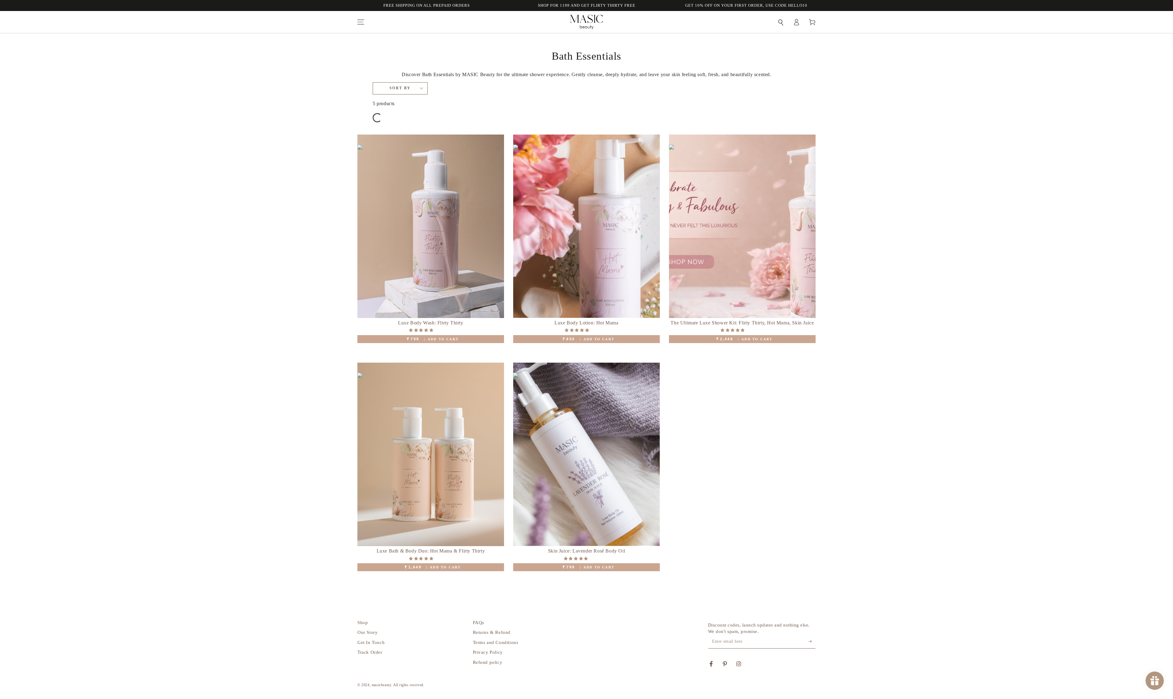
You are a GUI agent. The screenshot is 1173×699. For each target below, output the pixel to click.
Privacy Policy (488, 652)
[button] (780, 22)
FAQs (478, 622)
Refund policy (487, 662)
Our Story (367, 632)
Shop (362, 622)
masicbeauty (381, 685)
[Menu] (361, 22)
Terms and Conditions (495, 642)
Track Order (369, 652)
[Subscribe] (812, 641)
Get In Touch (371, 642)
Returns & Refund (492, 632)
